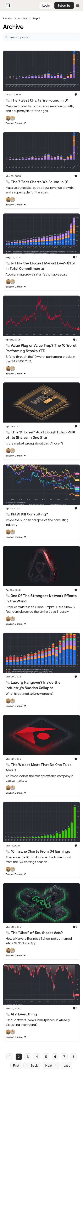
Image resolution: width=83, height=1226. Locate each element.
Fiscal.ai (7, 18)
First (16, 1065)
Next (48, 1065)
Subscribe (64, 5)
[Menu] (77, 5)
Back (34, 1065)
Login (46, 5)
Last (67, 1065)
